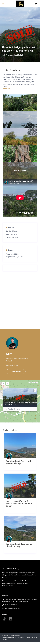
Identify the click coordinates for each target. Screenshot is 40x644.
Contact (4, 639)
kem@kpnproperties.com (12, 608)
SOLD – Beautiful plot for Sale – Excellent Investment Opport (19, 503)
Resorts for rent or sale (26, 637)
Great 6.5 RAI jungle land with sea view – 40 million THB (21, 403)
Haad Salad (18, 55)
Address (11, 227)
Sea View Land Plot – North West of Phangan (19, 462)
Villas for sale (15, 637)
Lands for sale (6, 637)
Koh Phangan (7, 55)
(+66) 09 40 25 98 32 (11, 605)
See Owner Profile (12, 365)
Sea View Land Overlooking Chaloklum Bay (19, 545)
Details (10, 250)
